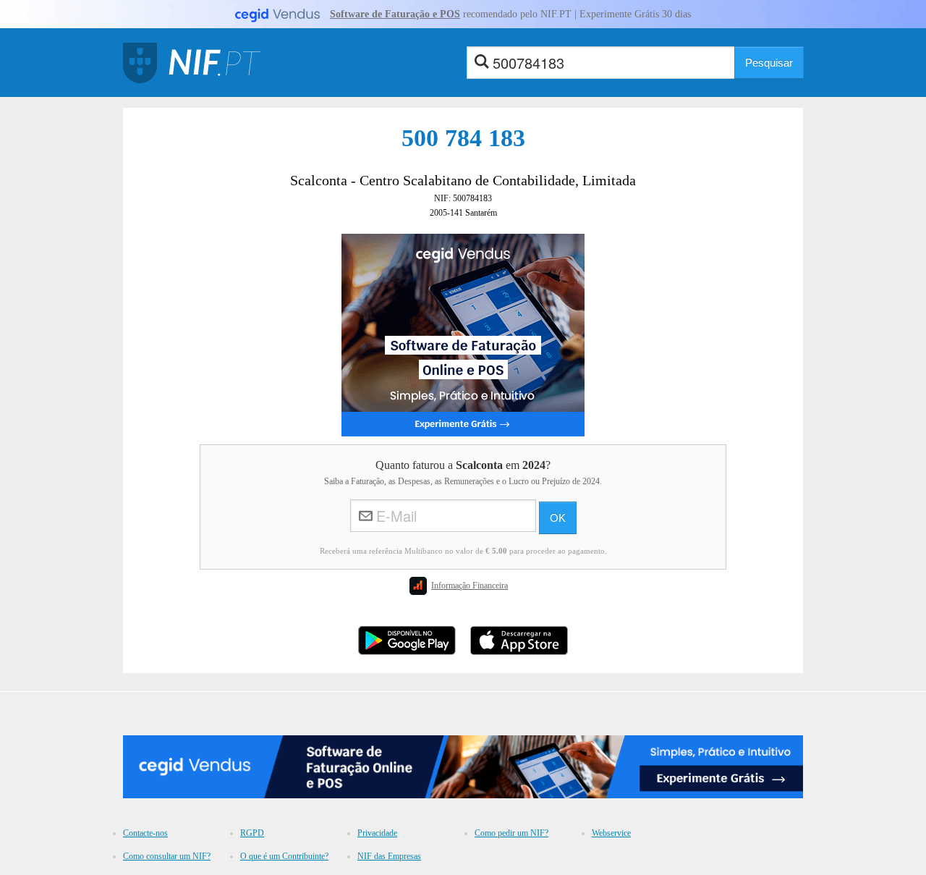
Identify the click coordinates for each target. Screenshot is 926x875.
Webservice (611, 833)
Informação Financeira (469, 585)
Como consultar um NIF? (167, 856)
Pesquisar (769, 62)
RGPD (252, 833)
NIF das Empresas (389, 856)
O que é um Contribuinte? (284, 856)
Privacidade (377, 833)
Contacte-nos (145, 833)
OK (558, 518)
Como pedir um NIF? (511, 833)
